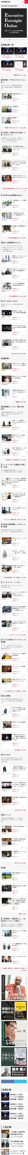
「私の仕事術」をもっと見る (20, 750)
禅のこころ (6, 815)
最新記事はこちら (16, 98)
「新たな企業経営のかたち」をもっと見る (17, 296)
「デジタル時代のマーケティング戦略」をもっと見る (15, 691)
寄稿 (4, 868)
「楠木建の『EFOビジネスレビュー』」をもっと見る (15, 127)
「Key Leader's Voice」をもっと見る (18, 353)
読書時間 (5, 358)
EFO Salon (6, 755)
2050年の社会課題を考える (12, 195)
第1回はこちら (15, 100)
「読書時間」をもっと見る (20, 401)
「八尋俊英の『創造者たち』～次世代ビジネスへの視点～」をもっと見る (14, 969)
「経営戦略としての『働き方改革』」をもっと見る (15, 459)
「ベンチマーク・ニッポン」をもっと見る (17, 634)
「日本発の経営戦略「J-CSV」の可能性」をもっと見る (15, 577)
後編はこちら (15, 877)
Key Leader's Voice (9, 301)
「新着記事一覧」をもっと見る (19, 75)
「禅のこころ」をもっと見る (20, 863)
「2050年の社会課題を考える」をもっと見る (17, 237)
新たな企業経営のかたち (11, 242)
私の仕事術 (6, 696)
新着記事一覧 (8, 45)
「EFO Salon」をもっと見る (20, 810)
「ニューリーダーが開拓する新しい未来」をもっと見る (15, 519)
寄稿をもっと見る (22, 913)
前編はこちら (15, 879)
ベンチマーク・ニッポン (11, 582)
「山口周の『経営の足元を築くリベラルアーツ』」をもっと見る (14, 189)
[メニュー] (26, 2)
